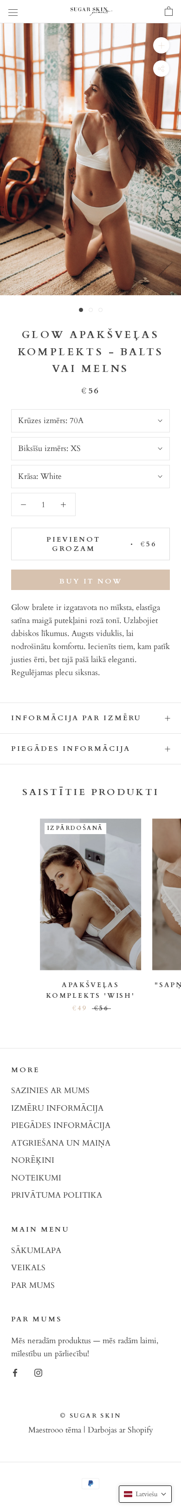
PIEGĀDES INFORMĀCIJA (60, 1125)
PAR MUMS (33, 1285)
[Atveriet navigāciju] (13, 12)
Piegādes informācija (70, 748)
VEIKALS (28, 1267)
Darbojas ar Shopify (120, 1430)
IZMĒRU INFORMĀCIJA (57, 1108)
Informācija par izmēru (76, 718)
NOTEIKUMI (36, 1178)
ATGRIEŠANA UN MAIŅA (60, 1143)
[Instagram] (38, 1372)
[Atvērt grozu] (169, 11)
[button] (145, 1494)
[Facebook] (15, 1372)
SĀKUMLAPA (36, 1250)
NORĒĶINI (32, 1160)
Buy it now (90, 581)
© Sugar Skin (90, 1416)
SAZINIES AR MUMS (50, 1090)
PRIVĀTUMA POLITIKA (56, 1195)
